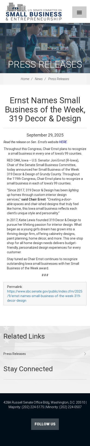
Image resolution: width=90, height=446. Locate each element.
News (39, 79)
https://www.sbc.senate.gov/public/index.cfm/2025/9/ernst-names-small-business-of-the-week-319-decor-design (44, 296)
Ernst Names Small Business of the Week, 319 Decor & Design (45, 109)
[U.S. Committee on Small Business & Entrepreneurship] (33, 11)
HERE (63, 142)
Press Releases (45, 64)
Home (25, 79)
